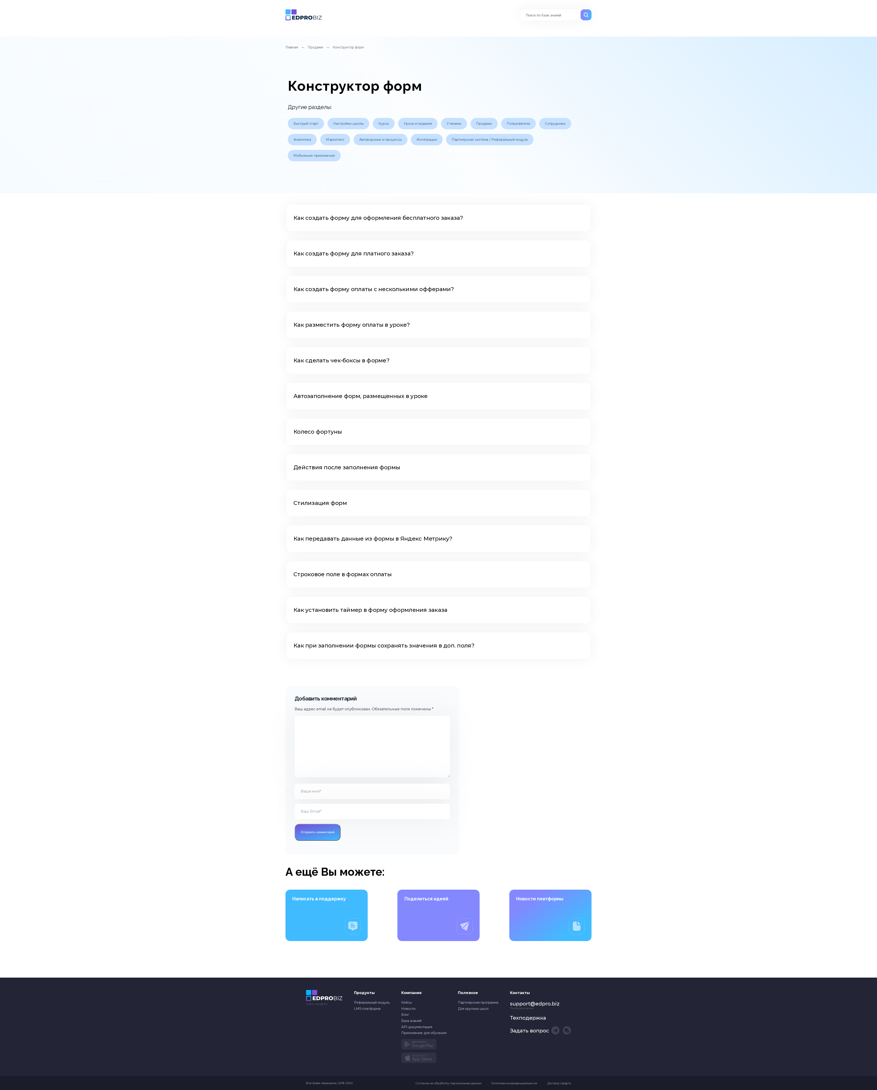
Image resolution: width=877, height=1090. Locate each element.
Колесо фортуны (317, 431)
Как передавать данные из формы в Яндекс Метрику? (373, 538)
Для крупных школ (473, 1009)
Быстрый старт (305, 124)
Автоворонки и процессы (380, 140)
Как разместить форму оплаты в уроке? (351, 324)
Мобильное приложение (314, 156)
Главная (291, 47)
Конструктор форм (348, 47)
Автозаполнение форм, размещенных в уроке (360, 396)
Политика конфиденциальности (514, 1083)
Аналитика (302, 140)
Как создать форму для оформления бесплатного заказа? (378, 218)
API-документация (416, 1027)
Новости (408, 1009)
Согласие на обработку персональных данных (448, 1083)
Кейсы (406, 1002)
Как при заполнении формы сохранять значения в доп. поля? (384, 645)
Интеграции (427, 140)
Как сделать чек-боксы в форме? (341, 360)
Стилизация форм (320, 503)
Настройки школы (348, 124)
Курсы (383, 124)
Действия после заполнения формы (346, 467)
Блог (405, 1015)
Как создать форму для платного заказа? (353, 253)
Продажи (315, 47)
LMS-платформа (367, 1009)
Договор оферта (559, 1083)
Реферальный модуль (372, 1002)
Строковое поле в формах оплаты (342, 574)
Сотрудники (555, 124)
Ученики (454, 124)
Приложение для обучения (423, 1033)
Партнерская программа (478, 1002)
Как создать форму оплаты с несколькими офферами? (374, 289)
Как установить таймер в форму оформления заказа (370, 610)
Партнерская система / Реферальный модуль (490, 140)
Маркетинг (335, 140)
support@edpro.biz (535, 1004)
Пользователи (518, 124)
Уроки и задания (418, 124)
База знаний (303, 14)
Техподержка (528, 1018)
